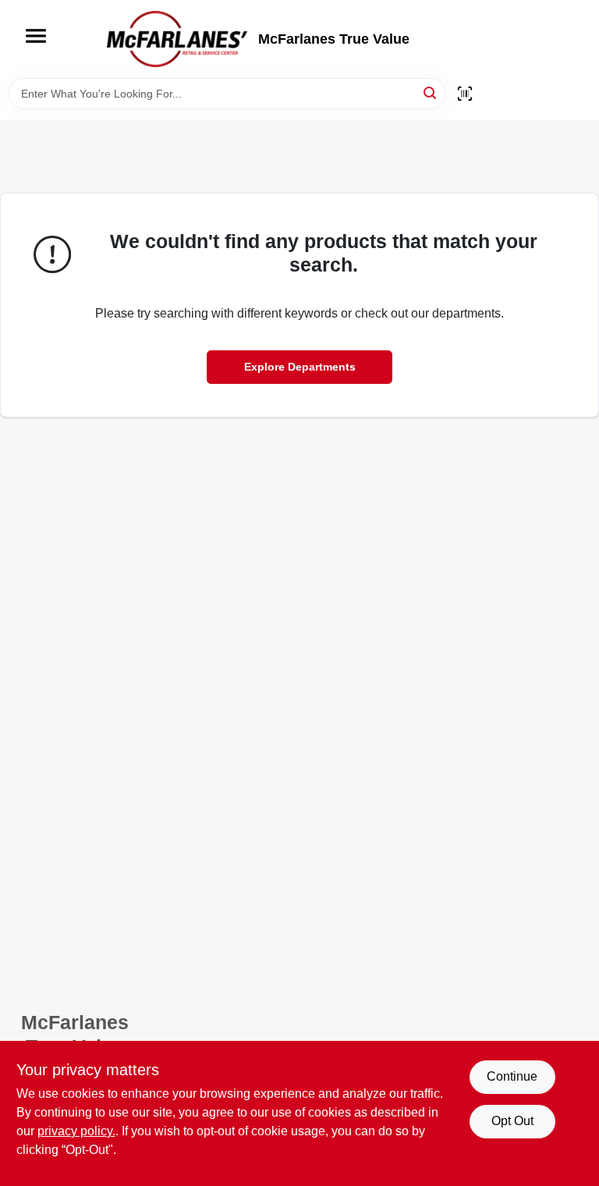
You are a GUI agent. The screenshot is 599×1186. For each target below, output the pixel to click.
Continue (512, 1076)
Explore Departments (300, 366)
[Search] (431, 92)
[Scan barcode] (465, 93)
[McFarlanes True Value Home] (177, 39)
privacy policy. (76, 1131)
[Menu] (36, 36)
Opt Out (512, 1120)
